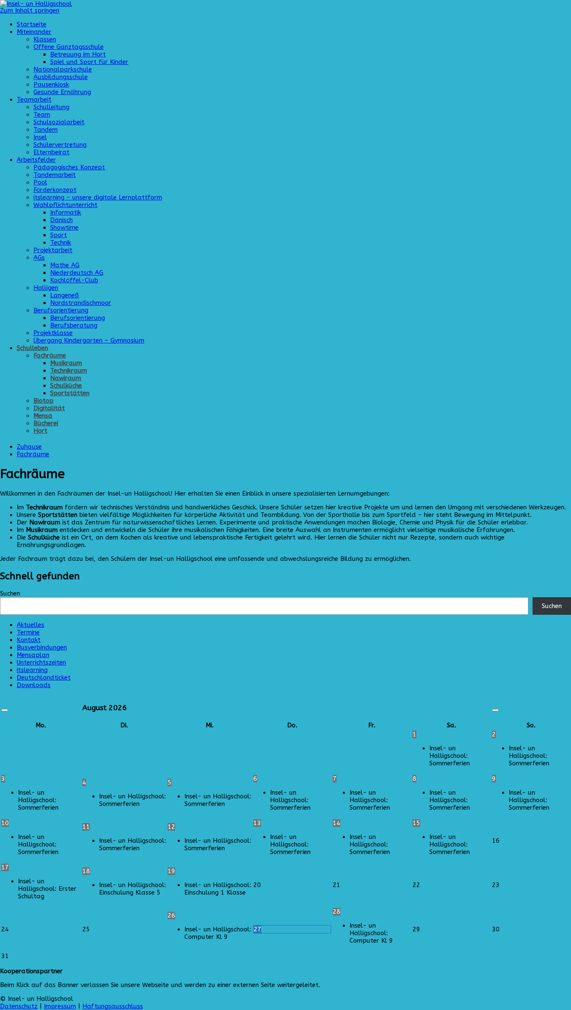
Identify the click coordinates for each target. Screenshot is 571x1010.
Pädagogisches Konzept (69, 167)
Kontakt (29, 640)
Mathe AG (64, 265)
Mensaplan (33, 655)
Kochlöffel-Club (74, 280)
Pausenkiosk (51, 84)
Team (41, 114)
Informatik (65, 212)
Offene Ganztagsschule (68, 47)
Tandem (45, 129)
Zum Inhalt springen (29, 10)
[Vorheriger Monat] (4, 710)
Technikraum (68, 370)
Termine (28, 632)
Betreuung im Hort (78, 54)
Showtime (64, 227)
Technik (60, 242)
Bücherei (45, 423)
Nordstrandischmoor (80, 303)
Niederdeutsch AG (76, 272)
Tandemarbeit (54, 175)
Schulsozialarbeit (58, 122)
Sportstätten (69, 393)
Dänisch (61, 220)
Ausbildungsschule (60, 77)
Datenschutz (19, 1006)
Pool (40, 182)
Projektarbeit (52, 250)
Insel (40, 137)
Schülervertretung (60, 144)
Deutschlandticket (44, 677)
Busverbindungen (42, 647)
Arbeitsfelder (36, 160)
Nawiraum (65, 378)
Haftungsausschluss (112, 1006)
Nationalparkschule (62, 69)
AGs (39, 257)
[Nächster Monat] (495, 710)
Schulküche (66, 385)
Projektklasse (53, 333)
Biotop (43, 400)
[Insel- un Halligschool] (36, 4)
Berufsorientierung (60, 310)
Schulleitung (51, 107)
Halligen (45, 287)
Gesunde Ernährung (62, 92)
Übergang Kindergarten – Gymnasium (88, 340)
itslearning (32, 670)
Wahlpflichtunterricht (65, 205)
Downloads (34, 685)
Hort (40, 431)
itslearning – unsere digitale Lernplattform (97, 197)
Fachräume (49, 355)
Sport (58, 235)
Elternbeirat (51, 152)
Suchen (10, 593)
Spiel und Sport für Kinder (89, 62)
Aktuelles (30, 625)
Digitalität (49, 408)
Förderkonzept (54, 190)
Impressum (60, 1006)
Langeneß (64, 295)
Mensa (42, 415)
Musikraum (66, 363)
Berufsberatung (73, 325)
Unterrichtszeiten (41, 662)
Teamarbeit (34, 99)
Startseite (31, 24)
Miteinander (34, 32)
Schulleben (32, 348)
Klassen (44, 39)
